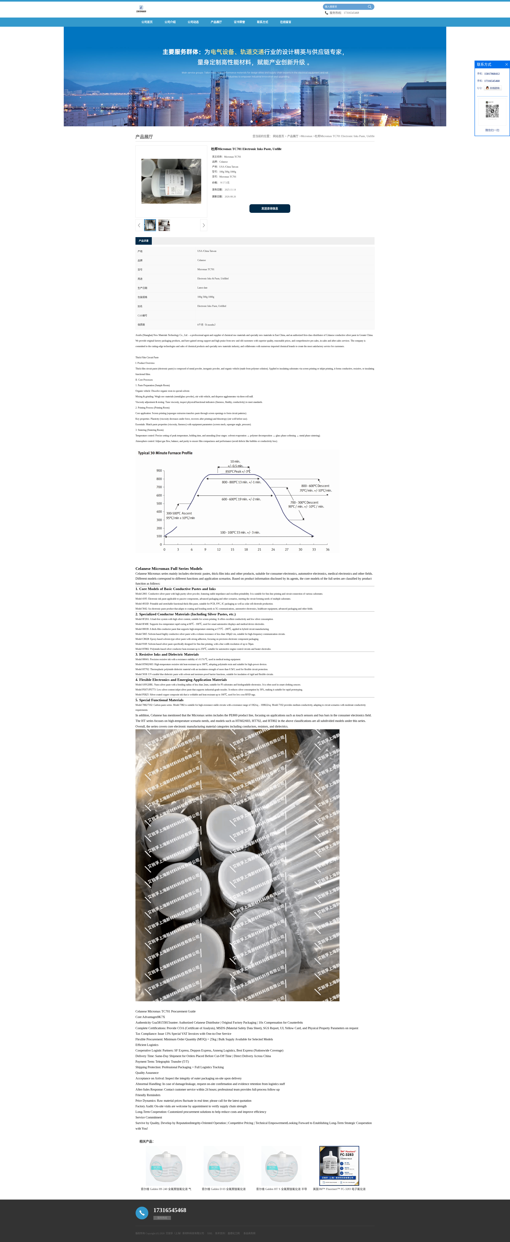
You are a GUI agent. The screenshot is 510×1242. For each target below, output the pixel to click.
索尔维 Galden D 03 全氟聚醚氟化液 (224, 1189)
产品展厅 (216, 22)
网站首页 (278, 136)
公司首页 (147, 22)
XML (210, 1233)
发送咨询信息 (269, 208)
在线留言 (285, 22)
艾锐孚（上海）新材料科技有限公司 (185, 1233)
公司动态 (193, 22)
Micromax (306, 136)
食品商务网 (249, 1233)
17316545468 (351, 12)
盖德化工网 (234, 1233)
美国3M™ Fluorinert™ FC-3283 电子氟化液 (339, 1189)
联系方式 (262, 22)
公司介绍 (170, 22)
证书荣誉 (239, 22)
